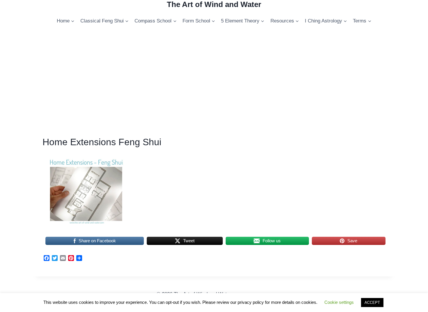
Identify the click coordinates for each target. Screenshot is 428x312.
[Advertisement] (214, 85)
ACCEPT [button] (372, 302)
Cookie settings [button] (339, 302)
